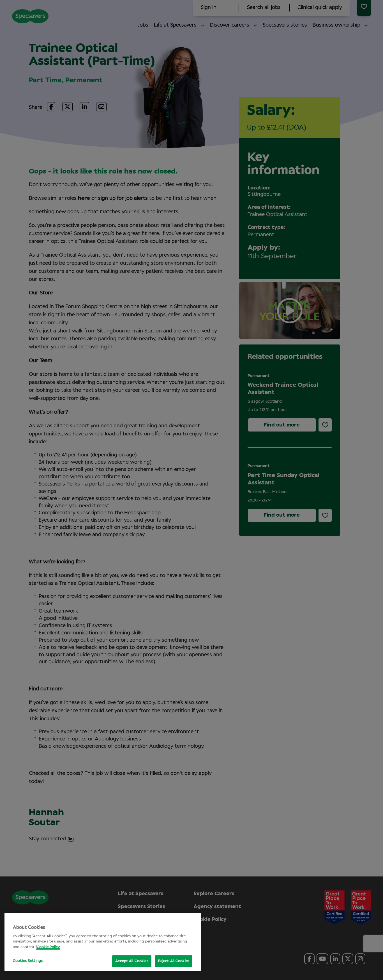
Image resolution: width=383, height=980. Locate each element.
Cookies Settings (28, 961)
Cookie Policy (48, 947)
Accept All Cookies (131, 961)
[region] (102, 942)
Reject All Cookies (173, 961)
